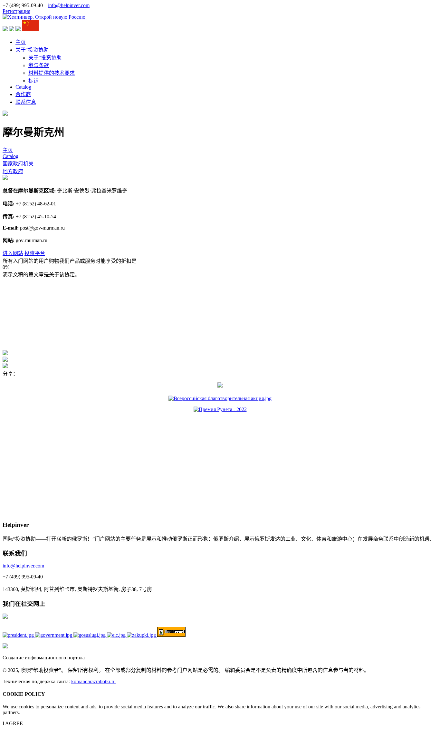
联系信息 (25, 102)
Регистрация (16, 11)
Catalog (23, 87)
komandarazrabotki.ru (93, 681)
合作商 (23, 94)
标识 (33, 81)
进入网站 (13, 253)
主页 (20, 42)
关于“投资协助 (32, 50)
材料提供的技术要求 (51, 73)
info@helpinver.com (69, 5)
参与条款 (38, 65)
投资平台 (34, 253)
